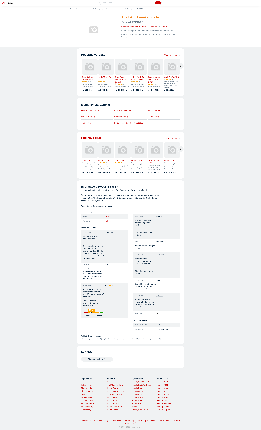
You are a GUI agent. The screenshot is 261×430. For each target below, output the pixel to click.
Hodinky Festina (112, 388)
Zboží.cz (72, 9)
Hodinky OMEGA (163, 382)
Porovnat (153, 27)
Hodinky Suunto (163, 394)
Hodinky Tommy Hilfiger (165, 403)
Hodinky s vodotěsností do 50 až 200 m (128, 123)
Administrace (116, 421)
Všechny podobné (171, 55)
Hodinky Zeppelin (163, 410)
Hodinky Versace (163, 407)
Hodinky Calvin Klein (114, 407)
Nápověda (98, 421)
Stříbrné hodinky (87, 407)
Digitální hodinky (87, 388)
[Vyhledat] (158, 2)
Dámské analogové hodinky (124, 110)
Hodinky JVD (136, 407)
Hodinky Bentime (112, 400)
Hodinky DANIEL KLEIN (140, 382)
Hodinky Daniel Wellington (141, 385)
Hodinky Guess (137, 400)
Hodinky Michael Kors (140, 410)
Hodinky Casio (111, 382)
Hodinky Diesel (137, 388)
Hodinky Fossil (86, 123)
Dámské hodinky (154, 110)
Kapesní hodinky (87, 397)
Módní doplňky (97, 9)
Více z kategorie (172, 138)
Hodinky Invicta (137, 403)
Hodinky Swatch (163, 397)
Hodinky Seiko (162, 388)
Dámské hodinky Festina (115, 391)
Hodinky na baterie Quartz (90, 110)
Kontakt (126, 423)
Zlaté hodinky (86, 410)
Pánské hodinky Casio (114, 385)
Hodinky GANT (137, 394)
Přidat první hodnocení (129, 27)
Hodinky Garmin (138, 397)
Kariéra (134, 423)
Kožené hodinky (153, 117)
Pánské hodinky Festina (115, 394)
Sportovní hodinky (87, 403)
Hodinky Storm (162, 391)
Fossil (107, 216)
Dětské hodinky (86, 385)
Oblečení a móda (84, 9)
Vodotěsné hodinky (121, 117)
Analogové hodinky (88, 117)
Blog (106, 421)
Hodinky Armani (112, 397)
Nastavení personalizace (147, 421)
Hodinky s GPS (86, 394)
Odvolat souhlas (164, 421)
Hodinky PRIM (162, 385)
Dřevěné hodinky (87, 391)
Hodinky (128, 9)
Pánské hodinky (87, 400)
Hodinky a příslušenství (113, 9)
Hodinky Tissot (162, 400)
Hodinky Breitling (112, 403)
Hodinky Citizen (112, 410)
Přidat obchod (86, 421)
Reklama (176, 421)
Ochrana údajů (129, 421)
